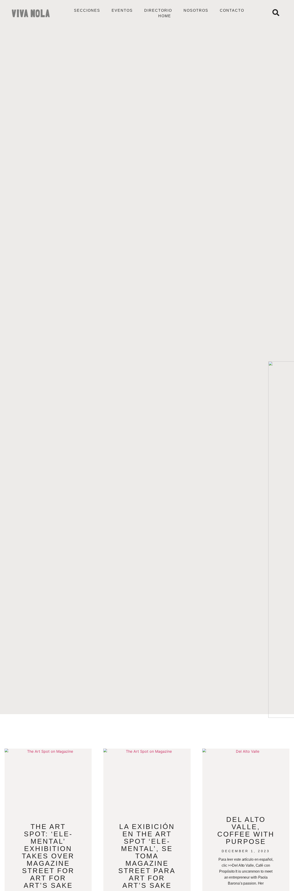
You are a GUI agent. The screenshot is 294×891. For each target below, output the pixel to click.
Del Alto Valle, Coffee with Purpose (245, 830)
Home (164, 16)
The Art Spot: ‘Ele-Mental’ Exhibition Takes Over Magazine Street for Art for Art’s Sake (48, 856)
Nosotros (196, 10)
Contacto (232, 10)
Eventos (122, 10)
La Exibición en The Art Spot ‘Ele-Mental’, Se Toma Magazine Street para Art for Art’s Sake (146, 856)
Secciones (87, 10)
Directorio (158, 10)
